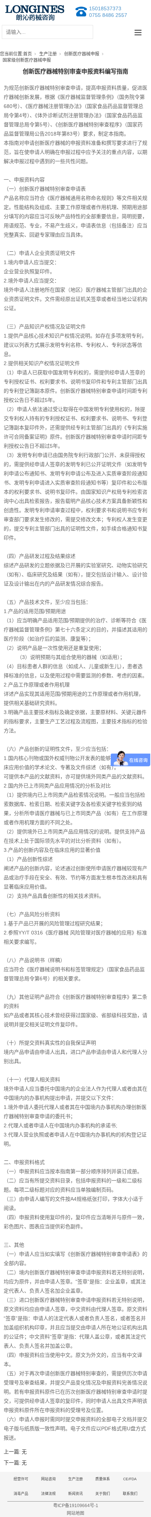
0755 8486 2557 (108, 15)
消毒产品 (21, 1494)
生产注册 (48, 54)
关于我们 (102, 1494)
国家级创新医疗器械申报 (27, 60)
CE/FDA (130, 1479)
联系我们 (130, 1494)
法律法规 (48, 1494)
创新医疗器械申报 (81, 54)
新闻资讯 (75, 1494)
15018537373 (105, 8)
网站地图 (75, 1513)
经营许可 (21, 1479)
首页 (27, 54)
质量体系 (102, 1479)
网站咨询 (48, 1479)
